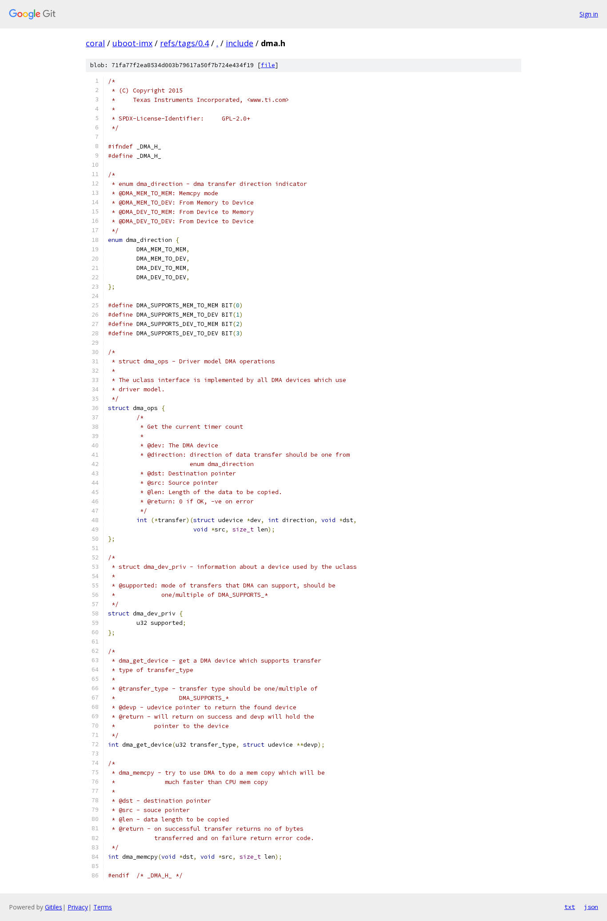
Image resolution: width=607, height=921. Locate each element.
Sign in (588, 14)
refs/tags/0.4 (184, 43)
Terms (102, 907)
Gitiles (53, 907)
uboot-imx (132, 43)
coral (95, 43)
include (239, 43)
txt (569, 907)
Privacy (78, 907)
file (268, 65)
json (591, 907)
